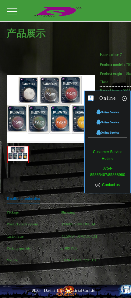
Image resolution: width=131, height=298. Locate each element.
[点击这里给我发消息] (107, 112)
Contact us (111, 185)
